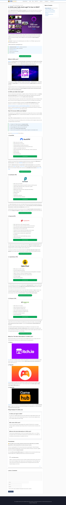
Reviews (41, 1)
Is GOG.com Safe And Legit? (49, 9)
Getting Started (25, 1)
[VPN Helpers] (12, 1)
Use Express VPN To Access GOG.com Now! (25, 253)
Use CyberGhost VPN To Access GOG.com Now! (25, 295)
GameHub (9, 404)
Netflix (14, 166)
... (40, 465)
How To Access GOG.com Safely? (50, 10)
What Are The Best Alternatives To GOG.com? (50, 12)
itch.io (9, 359)
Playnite (9, 382)
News (30, 1)
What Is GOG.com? (48, 8)
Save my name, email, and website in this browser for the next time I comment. (20, 488)
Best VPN (36, 1)
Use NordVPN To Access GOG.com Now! (25, 171)
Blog (32, 1)
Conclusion (46, 15)
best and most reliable (15, 133)
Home (9, 5)
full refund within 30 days (16, 108)
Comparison (46, 1)
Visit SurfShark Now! (25, 199)
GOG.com (9, 61)
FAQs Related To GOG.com (49, 14)
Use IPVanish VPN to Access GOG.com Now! (25, 333)
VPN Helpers (19, 1)
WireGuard (20, 162)
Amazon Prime (22, 166)
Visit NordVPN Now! (25, 156)
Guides (11, 5)
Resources (52, 1)
